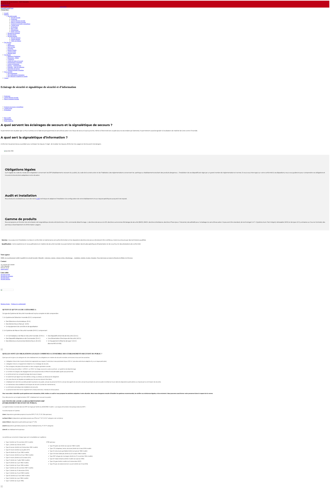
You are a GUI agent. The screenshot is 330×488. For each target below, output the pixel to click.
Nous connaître (8, 72)
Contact (6, 78)
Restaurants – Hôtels (13, 58)
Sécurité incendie (12, 16)
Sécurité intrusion (12, 36)
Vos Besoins (7, 55)
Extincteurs (14, 19)
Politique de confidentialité (18, 304)
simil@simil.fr (4, 269)
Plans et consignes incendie (18, 22)
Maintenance (11, 45)
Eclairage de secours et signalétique (13, 107)
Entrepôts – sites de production (16, 67)
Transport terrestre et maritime (16, 70)
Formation (10, 48)
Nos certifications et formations (16, 75)
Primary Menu (4, 10)
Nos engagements (12, 73)
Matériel (6, 14)
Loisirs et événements (13, 64)
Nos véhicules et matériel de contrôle (18, 76)
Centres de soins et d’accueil (15, 61)
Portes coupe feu (15, 31)
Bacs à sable (14, 28)
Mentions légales (5, 304)
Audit (9, 44)
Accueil (6, 13)
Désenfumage (14, 30)
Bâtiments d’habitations (14, 56)
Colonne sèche (15, 25)
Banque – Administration (14, 65)
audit (38, 199)
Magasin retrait (12, 53)
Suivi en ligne (11, 47)
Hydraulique (14, 27)
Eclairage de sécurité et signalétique (20, 24)
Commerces (11, 59)
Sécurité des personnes (14, 33)
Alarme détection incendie (18, 20)
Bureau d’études (12, 50)
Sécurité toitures (12, 34)
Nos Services (7, 42)
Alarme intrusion (15, 39)
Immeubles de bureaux (14, 68)
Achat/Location (12, 51)
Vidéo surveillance (16, 41)
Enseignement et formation (15, 62)
